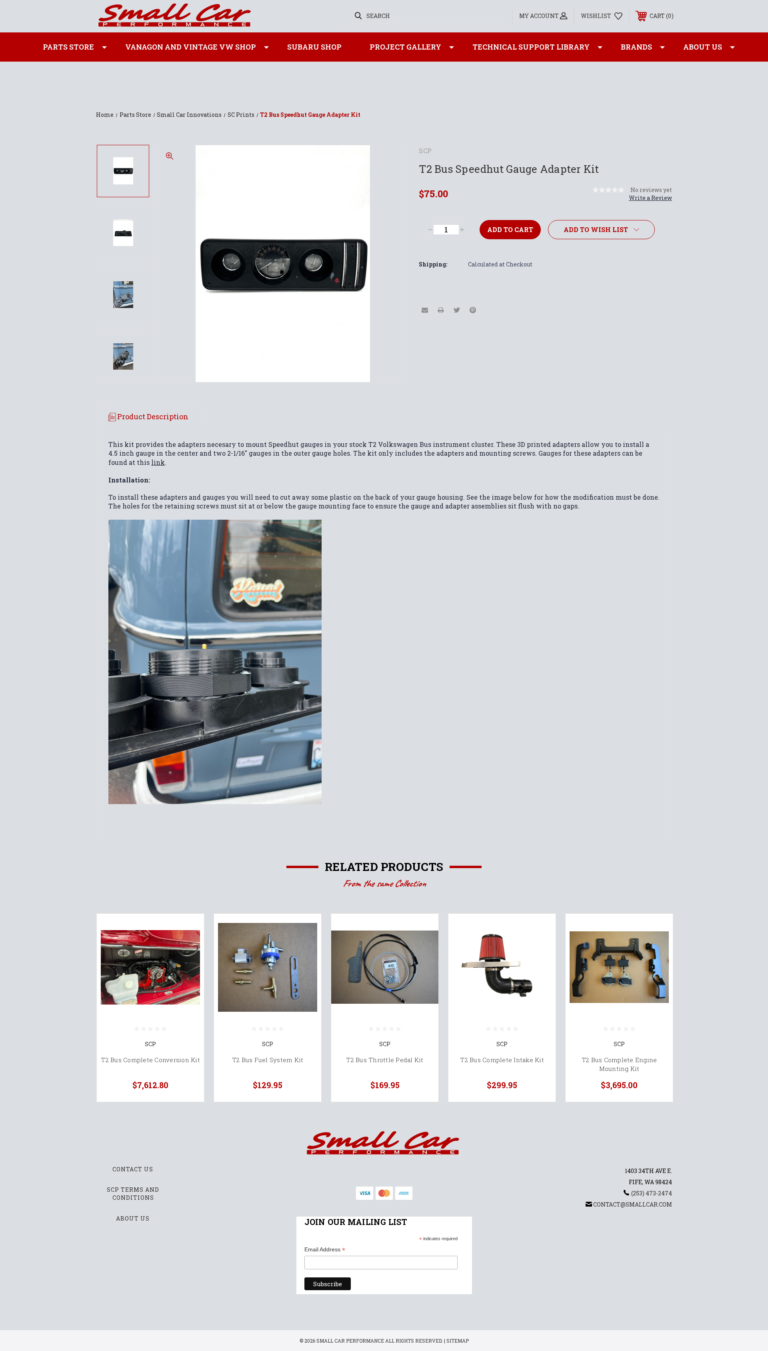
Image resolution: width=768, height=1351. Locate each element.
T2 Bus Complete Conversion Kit (150, 1060)
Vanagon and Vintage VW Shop (190, 47)
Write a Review (650, 198)
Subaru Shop (314, 47)
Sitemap (457, 1340)
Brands (636, 47)
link (158, 462)
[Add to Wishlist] (188, 950)
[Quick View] (188, 930)
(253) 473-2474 (651, 1193)
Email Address (324, 1250)
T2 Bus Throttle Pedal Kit (384, 1060)
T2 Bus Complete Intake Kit (502, 1060)
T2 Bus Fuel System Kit (268, 1060)
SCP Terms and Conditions (133, 1193)
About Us (702, 47)
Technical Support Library (531, 47)
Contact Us (132, 1169)
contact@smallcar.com (632, 1204)
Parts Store (68, 47)
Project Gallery (405, 47)
